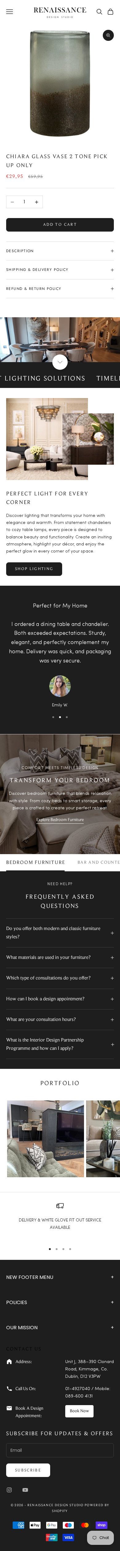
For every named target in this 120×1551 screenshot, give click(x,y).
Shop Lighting (34, 569)
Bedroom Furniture (35, 862)
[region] (60, 1220)
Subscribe (28, 1470)
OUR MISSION (60, 1327)
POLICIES (60, 1302)
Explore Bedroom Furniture (60, 820)
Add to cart (60, 225)
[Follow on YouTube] (25, 1490)
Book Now (79, 1411)
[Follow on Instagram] (9, 1490)
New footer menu (60, 1277)
